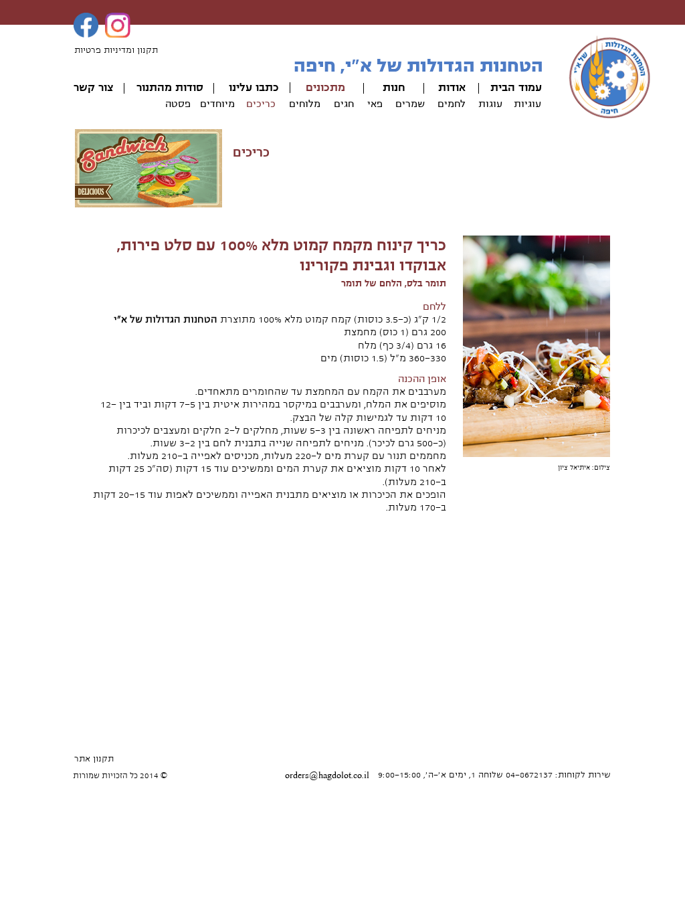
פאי (375, 103)
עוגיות (527, 103)
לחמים (451, 103)
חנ (399, 88)
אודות (452, 88)
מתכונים (325, 88)
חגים (344, 103)
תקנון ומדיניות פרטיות (116, 50)
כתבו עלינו (254, 88)
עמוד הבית (516, 88)
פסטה (178, 103)
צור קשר (93, 88)
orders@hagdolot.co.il (327, 775)
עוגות (490, 103)
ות (388, 88)
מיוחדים (217, 103)
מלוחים (304, 103)
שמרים (410, 103)
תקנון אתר (94, 758)
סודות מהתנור (169, 88)
